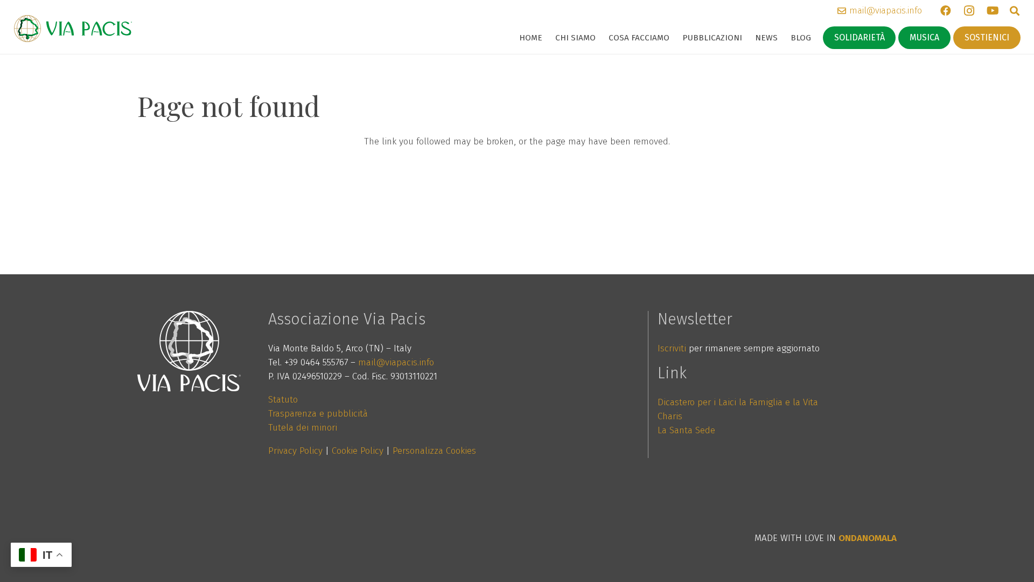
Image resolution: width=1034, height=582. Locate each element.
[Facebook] (945, 11)
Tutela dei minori (302, 427)
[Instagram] (969, 11)
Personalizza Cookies (434, 450)
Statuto (283, 399)
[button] (600, 38)
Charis (670, 416)
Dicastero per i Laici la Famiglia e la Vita (738, 402)
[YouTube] (993, 11)
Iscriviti (672, 348)
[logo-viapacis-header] (73, 28)
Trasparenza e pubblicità (318, 413)
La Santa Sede (686, 430)
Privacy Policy (295, 450)
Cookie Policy (357, 450)
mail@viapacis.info (396, 362)
